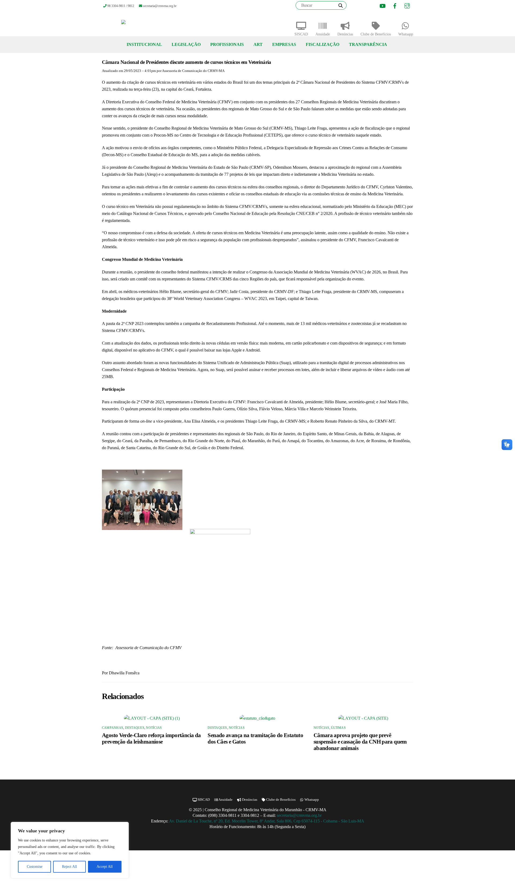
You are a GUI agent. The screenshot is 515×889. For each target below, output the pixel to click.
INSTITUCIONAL (144, 44)
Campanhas (112, 728)
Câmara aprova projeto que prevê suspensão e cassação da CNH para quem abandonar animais (360, 741)
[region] (70, 850)
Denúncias (345, 34)
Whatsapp (405, 34)
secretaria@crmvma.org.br (300, 815)
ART (258, 44)
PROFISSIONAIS (227, 44)
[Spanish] (367, 6)
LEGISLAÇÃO (186, 44)
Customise (34, 867)
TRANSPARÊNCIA (368, 44)
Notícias (154, 728)
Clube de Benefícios (375, 34)
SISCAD (301, 34)
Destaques (134, 728)
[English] (361, 6)
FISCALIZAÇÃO (322, 44)
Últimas (338, 728)
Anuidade (322, 34)
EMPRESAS (284, 44)
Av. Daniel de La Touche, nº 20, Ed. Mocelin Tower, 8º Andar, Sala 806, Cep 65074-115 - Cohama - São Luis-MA (266, 821)
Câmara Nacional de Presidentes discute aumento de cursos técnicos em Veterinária (186, 62)
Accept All (105, 867)
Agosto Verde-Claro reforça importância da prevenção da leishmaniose (151, 738)
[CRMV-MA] (140, 24)
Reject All (69, 867)
